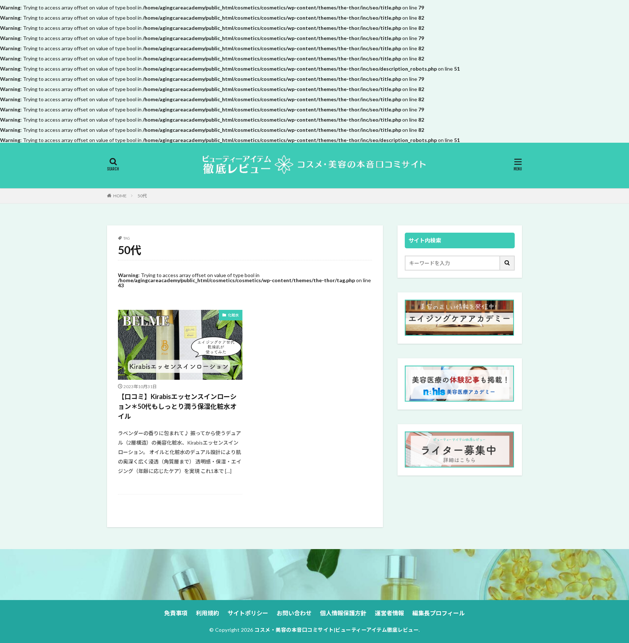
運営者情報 (389, 613)
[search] (507, 263)
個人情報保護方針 (343, 613)
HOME (120, 195)
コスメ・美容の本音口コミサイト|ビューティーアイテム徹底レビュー (336, 630)
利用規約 (207, 613)
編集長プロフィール (438, 613)
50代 (142, 195)
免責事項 (175, 613)
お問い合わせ (294, 613)
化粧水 (233, 315)
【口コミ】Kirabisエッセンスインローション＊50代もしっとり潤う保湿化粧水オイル (177, 406)
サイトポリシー (248, 613)
